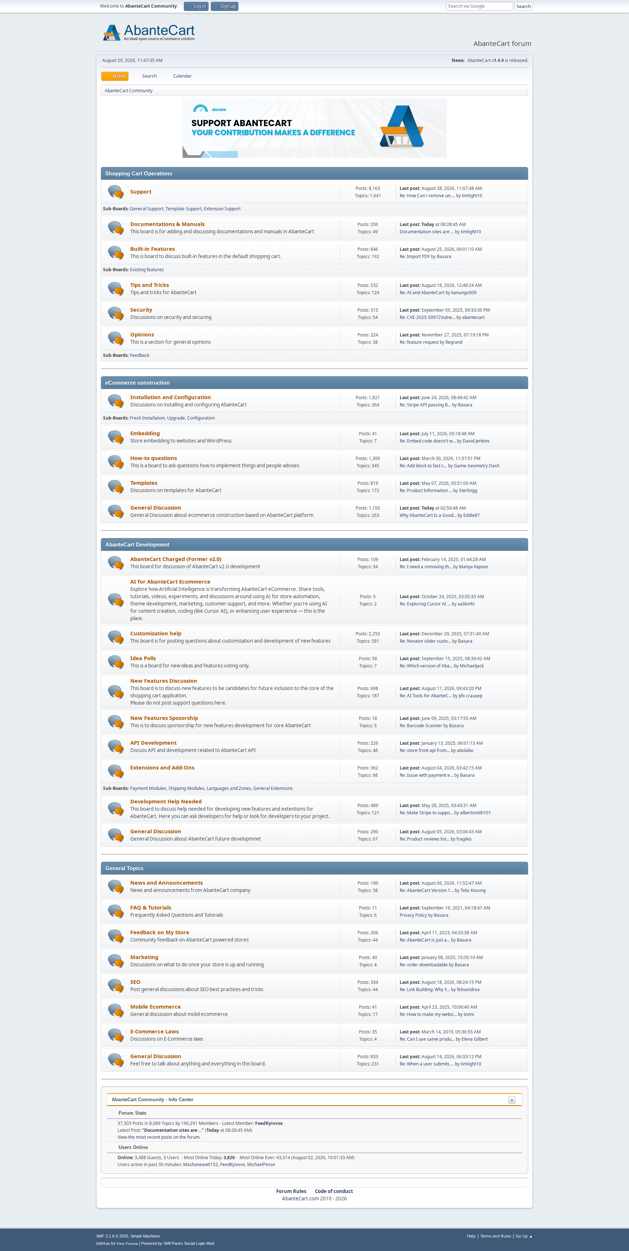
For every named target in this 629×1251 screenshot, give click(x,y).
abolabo (465, 750)
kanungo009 (463, 292)
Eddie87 (471, 515)
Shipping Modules (187, 788)
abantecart (473, 317)
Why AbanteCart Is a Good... (428, 515)
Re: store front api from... (425, 750)
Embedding (145, 433)
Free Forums (127, 1244)
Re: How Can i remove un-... (427, 195)
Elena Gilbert (475, 1039)
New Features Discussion (163, 680)
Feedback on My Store (159, 932)
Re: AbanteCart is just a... (425, 940)
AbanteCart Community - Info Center (152, 1099)
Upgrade (176, 418)
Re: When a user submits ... (427, 1064)
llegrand (454, 342)
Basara (444, 256)
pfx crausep (470, 696)
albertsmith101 (475, 813)
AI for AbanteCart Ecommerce (170, 581)
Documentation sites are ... (427, 232)
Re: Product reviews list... (425, 839)
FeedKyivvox (269, 1123)
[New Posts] (116, 192)
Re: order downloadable (424, 965)
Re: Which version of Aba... (426, 666)
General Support (146, 209)
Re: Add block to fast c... (423, 466)
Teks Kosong (473, 890)
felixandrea (468, 989)
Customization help (155, 633)
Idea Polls (143, 658)
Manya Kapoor (473, 567)
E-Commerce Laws (154, 1031)
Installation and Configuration (170, 397)
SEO (135, 981)
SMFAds (103, 1244)
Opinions (142, 334)
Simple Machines (145, 1236)
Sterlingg (468, 490)
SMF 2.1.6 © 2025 (112, 1236)
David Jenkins (476, 441)
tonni (469, 1014)
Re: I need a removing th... (426, 567)
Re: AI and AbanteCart (423, 292)
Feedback (139, 355)
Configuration (201, 418)
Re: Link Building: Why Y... (425, 989)
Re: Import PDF (415, 256)
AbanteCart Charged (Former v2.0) (175, 558)
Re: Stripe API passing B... (425, 405)
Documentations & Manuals (167, 223)
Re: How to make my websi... (428, 1014)
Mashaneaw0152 (200, 1164)
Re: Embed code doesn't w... (428, 441)
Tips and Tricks (149, 284)
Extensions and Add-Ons (162, 767)
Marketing (144, 956)
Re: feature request (419, 342)
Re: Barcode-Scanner (421, 725)
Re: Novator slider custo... (425, 641)
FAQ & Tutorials (150, 907)
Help (471, 1236)
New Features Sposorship (164, 717)
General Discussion (155, 507)
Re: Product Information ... (426, 490)
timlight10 (472, 195)
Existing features (147, 269)
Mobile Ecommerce (155, 1006)
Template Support (184, 209)
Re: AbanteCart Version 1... (427, 890)
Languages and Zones (229, 788)
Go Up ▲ (524, 1236)
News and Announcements (166, 882)
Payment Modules (148, 788)
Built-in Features (152, 248)
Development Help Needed (166, 801)
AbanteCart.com (300, 1198)
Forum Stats (131, 1113)
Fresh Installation (147, 418)
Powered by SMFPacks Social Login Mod (177, 1243)
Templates (143, 482)
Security (141, 309)
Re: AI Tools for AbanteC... (426, 696)
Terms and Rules (495, 1236)
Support (140, 191)
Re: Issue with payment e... (426, 775)
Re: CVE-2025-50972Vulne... (427, 317)
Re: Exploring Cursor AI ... (425, 604)
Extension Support (222, 209)
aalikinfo (466, 604)
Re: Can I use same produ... (427, 1039)
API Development (153, 742)
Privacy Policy (413, 915)
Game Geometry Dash (476, 466)
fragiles (464, 839)
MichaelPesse (261, 1164)
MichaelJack (472, 666)
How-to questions (153, 457)
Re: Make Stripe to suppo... (426, 813)
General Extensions (273, 788)
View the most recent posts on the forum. (159, 1137)
